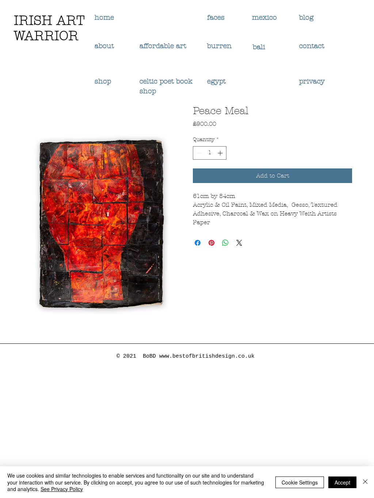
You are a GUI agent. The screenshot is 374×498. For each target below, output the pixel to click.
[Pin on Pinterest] (211, 242)
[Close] (365, 482)
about (104, 46)
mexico (265, 17)
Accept (342, 482)
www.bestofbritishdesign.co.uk (207, 356)
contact (311, 46)
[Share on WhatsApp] (225, 242)
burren (219, 46)
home (104, 17)
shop (103, 81)
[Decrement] (198, 153)
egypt (216, 81)
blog (306, 17)
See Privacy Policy (62, 489)
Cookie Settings (300, 482)
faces (217, 17)
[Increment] (220, 153)
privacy (313, 81)
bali (260, 47)
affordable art (163, 46)
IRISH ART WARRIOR (49, 28)
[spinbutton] (209, 153)
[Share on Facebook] (197, 242)
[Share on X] (239, 242)
